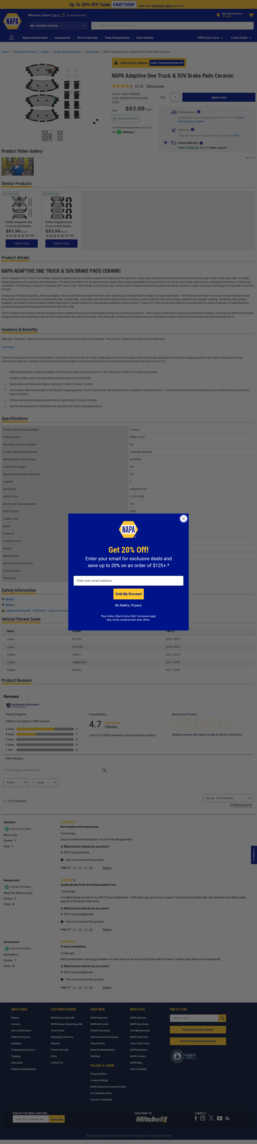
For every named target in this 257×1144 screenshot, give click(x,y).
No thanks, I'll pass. (128, 605)
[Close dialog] (183, 518)
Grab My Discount (128, 594)
